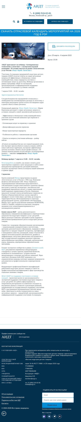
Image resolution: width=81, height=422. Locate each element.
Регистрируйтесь (8, 163)
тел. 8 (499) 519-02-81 (32, 383)
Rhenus (17, 178)
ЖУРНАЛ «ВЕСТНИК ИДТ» (60, 21)
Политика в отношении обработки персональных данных (56, 409)
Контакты (5, 403)
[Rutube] (60, 416)
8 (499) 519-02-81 (42, 13)
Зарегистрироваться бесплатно (13, 95)
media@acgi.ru (30, 384)
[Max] (44, 416)
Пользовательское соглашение (13, 397)
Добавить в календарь (65, 46)
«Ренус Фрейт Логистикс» (28, 108)
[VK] (49, 416)
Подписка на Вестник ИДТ (11, 400)
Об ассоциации (7, 394)
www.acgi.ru (66, 350)
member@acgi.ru (31, 378)
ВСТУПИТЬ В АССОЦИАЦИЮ (33, 21)
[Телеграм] (54, 416)
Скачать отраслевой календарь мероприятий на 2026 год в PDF (40, 33)
